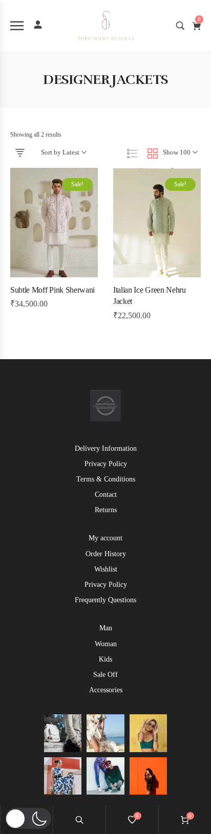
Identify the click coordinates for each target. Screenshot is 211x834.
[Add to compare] (76, 274)
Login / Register (38, 24)
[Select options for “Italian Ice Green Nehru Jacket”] (135, 274)
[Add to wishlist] (54, 274)
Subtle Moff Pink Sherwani (52, 290)
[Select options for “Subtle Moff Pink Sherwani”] (33, 274)
